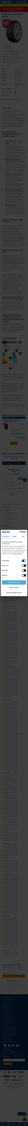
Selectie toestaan (14, 587)
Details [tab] (14, 536)
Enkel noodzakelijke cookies (14, 592)
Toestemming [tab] (5, 536)
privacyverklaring (17, 553)
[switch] (24, 565)
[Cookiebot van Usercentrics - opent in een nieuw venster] (19, 532)
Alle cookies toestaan (14, 582)
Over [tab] (23, 536)
